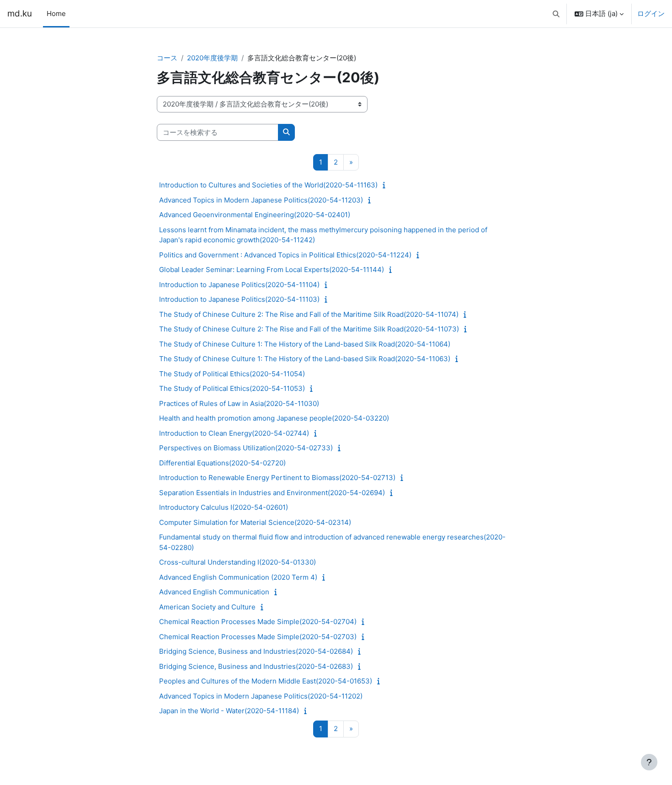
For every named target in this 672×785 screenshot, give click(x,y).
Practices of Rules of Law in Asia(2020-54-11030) (239, 403)
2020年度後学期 (212, 57)
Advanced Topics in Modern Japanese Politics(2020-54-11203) (261, 200)
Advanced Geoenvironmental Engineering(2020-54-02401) (254, 214)
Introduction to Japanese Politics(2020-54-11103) (239, 299)
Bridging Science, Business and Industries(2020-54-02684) (256, 651)
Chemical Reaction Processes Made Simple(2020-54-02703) (258, 636)
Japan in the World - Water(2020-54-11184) (229, 710)
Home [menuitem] (56, 13)
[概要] (386, 185)
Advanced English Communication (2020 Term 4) (238, 577)
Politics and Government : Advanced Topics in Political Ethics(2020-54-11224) (285, 255)
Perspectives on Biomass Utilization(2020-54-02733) (246, 447)
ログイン (651, 13)
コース (167, 57)
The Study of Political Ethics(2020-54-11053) (232, 388)
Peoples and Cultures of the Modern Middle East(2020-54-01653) (265, 681)
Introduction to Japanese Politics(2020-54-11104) (239, 284)
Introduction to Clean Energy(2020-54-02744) (234, 433)
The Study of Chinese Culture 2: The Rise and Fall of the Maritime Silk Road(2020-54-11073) (309, 329)
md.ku (19, 13)
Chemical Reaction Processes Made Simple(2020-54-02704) (258, 621)
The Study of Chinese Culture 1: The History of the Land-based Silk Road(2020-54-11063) (304, 358)
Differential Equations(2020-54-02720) (222, 463)
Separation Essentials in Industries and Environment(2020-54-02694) (272, 492)
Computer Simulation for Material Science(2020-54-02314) (255, 522)
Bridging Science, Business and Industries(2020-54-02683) (256, 666)
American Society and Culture (207, 607)
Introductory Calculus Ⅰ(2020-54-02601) (223, 507)
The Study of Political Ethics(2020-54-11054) (232, 373)
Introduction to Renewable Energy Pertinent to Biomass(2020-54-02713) (277, 477)
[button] (556, 13)
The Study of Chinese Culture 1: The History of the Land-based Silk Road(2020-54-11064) (304, 344)
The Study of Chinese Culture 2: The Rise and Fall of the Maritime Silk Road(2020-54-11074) (309, 314)
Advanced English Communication (214, 591)
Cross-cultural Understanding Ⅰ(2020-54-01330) (237, 562)
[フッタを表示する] (649, 762)
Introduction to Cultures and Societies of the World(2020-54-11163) (268, 185)
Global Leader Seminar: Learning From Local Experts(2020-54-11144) (271, 269)
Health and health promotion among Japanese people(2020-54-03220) (274, 418)
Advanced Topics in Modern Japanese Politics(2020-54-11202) (261, 696)
